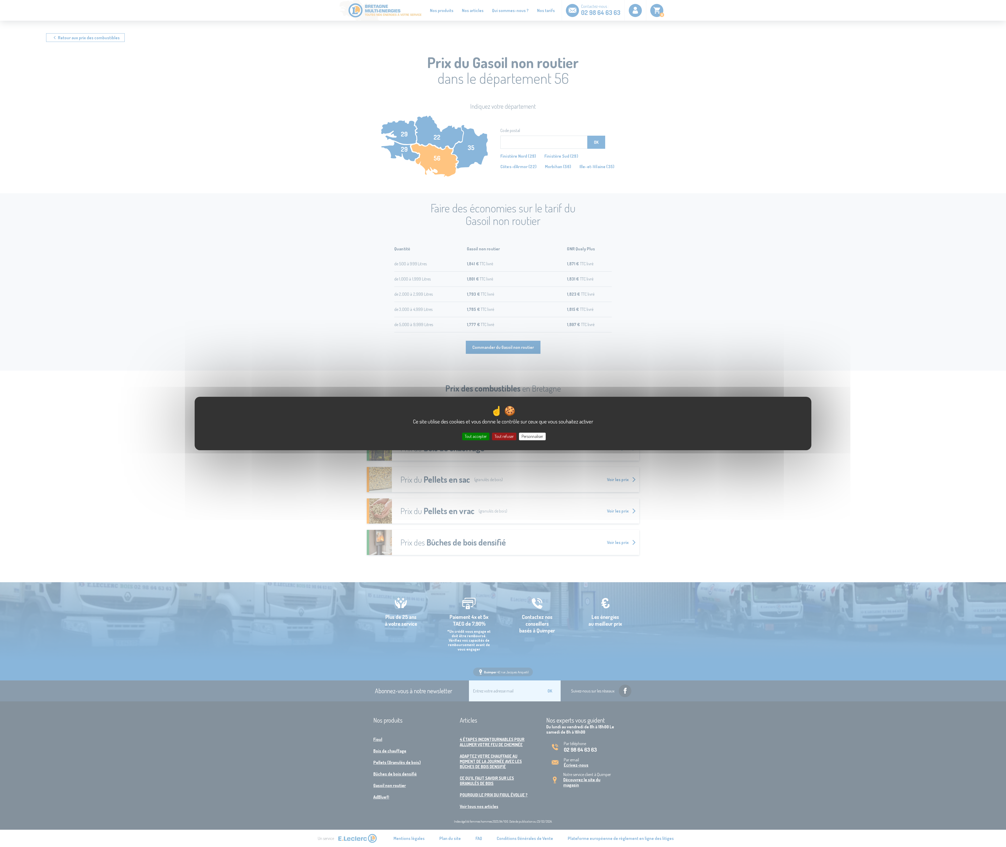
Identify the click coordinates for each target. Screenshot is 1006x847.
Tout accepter (476, 436)
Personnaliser (532, 436)
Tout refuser (504, 436)
